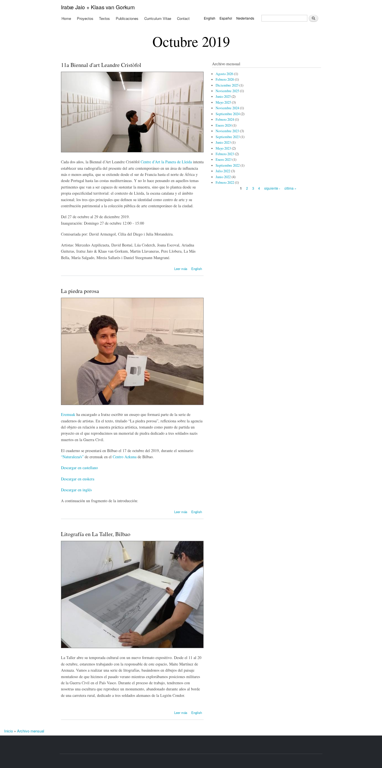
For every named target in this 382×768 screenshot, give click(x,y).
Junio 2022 (223, 176)
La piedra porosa (80, 291)
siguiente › (272, 188)
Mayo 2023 (223, 148)
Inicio (8, 731)
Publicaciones (127, 18)
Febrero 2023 (225, 154)
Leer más (180, 268)
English (209, 18)
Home (66, 18)
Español (226, 18)
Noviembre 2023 (227, 131)
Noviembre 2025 (227, 91)
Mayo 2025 (223, 102)
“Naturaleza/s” (72, 456)
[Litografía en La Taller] (132, 646)
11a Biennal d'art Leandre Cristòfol (101, 65)
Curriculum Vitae (157, 18)
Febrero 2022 (225, 182)
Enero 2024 (224, 125)
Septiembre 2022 (228, 165)
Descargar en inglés (76, 489)
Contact (183, 18)
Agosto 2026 (224, 73)
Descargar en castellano (79, 467)
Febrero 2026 (225, 79)
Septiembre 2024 (228, 113)
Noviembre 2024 (227, 108)
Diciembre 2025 (227, 85)
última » (290, 188)
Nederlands (245, 18)
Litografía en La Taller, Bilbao (95, 534)
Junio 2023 (223, 142)
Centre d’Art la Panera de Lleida (167, 161)
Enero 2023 (224, 159)
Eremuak (68, 414)
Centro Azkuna (125, 456)
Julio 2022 (223, 171)
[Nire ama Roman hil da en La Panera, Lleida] (132, 150)
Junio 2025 (223, 96)
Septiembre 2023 (228, 136)
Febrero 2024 (225, 119)
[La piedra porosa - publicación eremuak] (132, 403)
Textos (104, 18)
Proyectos (85, 18)
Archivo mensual (30, 731)
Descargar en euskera (77, 478)
